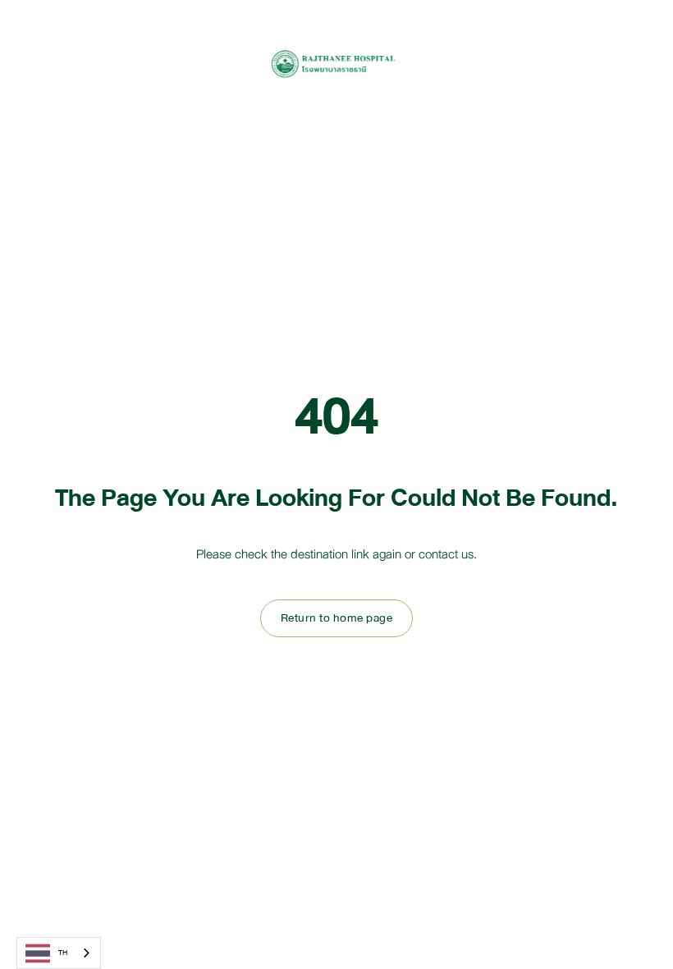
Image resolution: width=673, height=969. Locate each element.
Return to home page (337, 618)
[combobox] (58, 953)
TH (62, 952)
